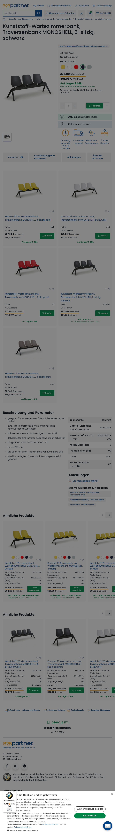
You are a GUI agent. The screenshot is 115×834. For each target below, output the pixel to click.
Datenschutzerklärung (23, 827)
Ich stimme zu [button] (89, 816)
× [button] (112, 794)
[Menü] (14, 792)
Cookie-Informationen (50, 824)
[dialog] (57, 812)
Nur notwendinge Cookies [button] (90, 809)
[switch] (9, 809)
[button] (39, 830)
